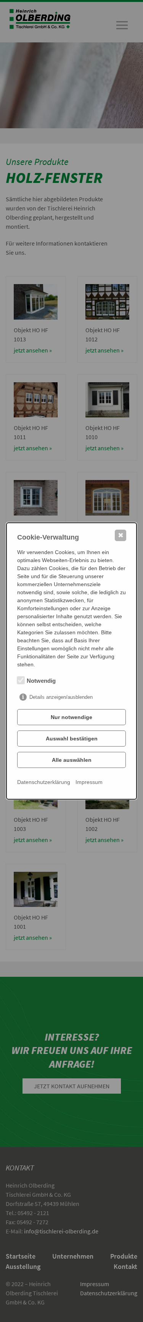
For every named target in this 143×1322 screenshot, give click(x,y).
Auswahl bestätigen (72, 738)
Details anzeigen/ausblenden (61, 697)
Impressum (89, 782)
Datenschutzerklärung (43, 782)
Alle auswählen (72, 760)
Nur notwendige (71, 717)
